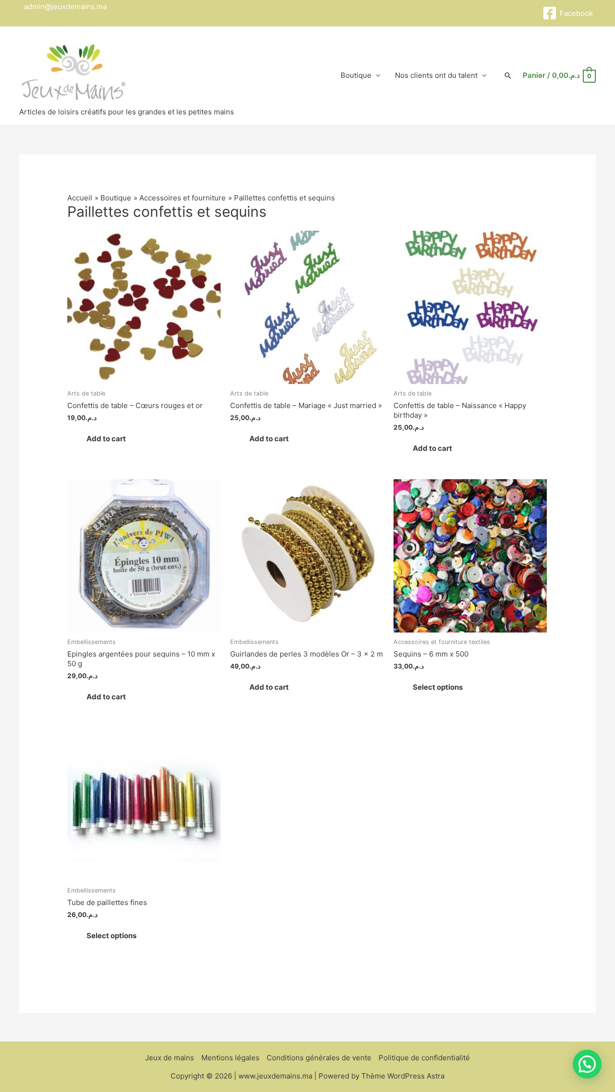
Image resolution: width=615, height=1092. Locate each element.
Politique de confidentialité (424, 1057)
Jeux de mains (169, 1057)
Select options (438, 687)
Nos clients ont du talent (436, 75)
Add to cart (106, 438)
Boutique (356, 75)
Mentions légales (230, 1057)
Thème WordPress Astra (402, 1075)
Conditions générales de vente (319, 1057)
